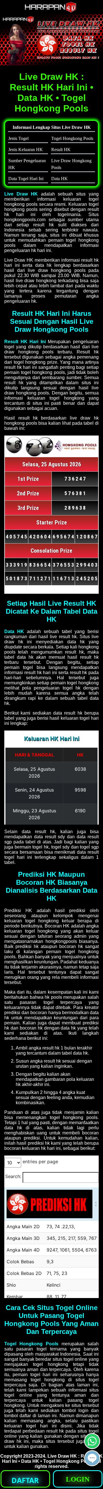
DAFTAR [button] (25, 1480)
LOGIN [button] (78, 1479)
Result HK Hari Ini (25, 341)
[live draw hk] (51, 11)
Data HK (14, 631)
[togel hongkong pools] (51, 40)
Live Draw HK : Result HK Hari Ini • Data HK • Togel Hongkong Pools (52, 1459)
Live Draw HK (21, 194)
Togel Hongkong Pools (31, 1343)
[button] (92, 1458)
